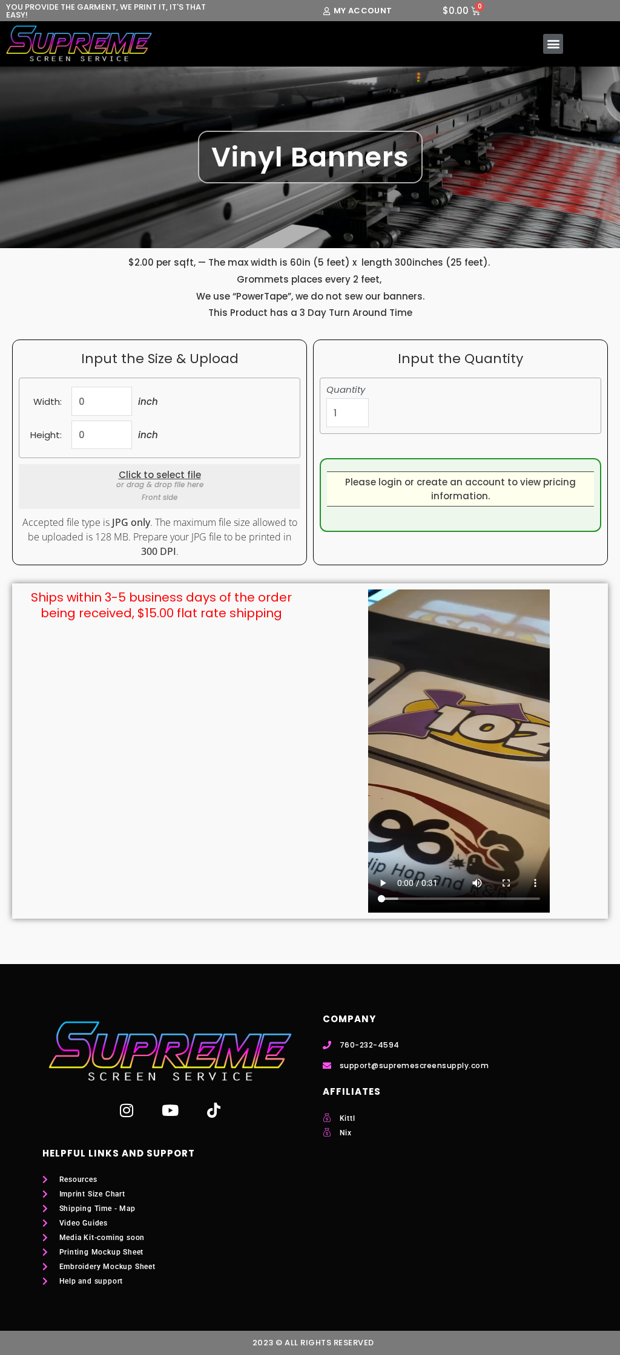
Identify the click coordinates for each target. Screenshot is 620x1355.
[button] (553, 44)
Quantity (345, 389)
